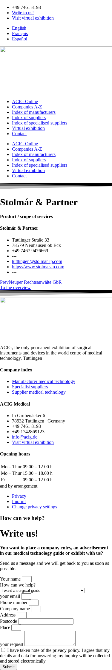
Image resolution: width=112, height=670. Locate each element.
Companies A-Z (27, 106)
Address (8, 614)
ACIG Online (25, 101)
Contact (19, 133)
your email (10, 596)
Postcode (9, 621)
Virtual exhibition (28, 128)
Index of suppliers (29, 117)
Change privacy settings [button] (34, 506)
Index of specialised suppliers (39, 122)
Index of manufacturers (34, 112)
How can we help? (18, 584)
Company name (15, 608)
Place (5, 627)
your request (12, 644)
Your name (11, 578)
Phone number (14, 602)
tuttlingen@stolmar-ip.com (37, 261)
